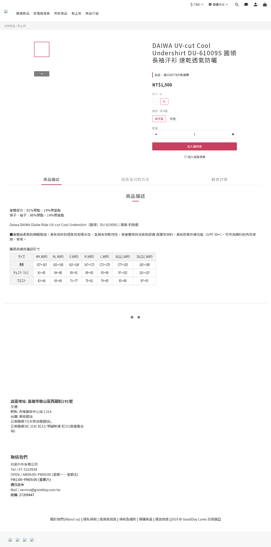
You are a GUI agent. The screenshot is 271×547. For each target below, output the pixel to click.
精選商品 (22, 13)
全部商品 (9, 26)
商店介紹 (92, 13)
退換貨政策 (108, 519)
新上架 (77, 13)
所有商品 (60, 13)
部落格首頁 (41, 13)
